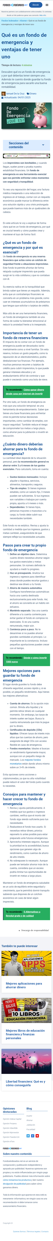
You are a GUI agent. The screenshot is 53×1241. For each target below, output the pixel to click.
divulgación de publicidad (14, 1184)
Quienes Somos (19, 1232)
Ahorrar (23, 20)
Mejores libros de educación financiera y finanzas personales (25, 1034)
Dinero (33, 93)
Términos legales (33, 1232)
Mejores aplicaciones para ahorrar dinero (24, 985)
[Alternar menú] (46, 4)
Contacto (45, 1232)
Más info (42, 15)
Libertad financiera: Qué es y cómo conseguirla (25, 1083)
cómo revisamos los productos (17, 1180)
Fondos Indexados (9, 20)
